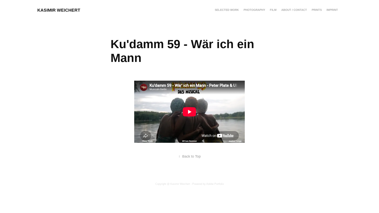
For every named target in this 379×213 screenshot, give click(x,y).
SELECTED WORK (227, 9)
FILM (273, 9)
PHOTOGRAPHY (254, 9)
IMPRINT (332, 9)
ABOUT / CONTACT (294, 9)
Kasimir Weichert (58, 10)
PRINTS (317, 9)
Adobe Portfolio (215, 183)
